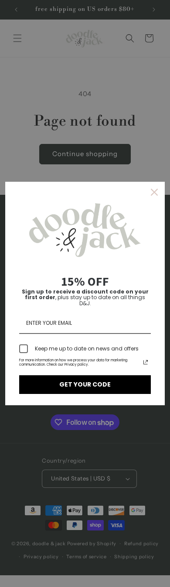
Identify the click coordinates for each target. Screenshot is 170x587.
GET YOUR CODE (85, 384)
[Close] (154, 192)
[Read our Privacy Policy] (145, 362)
